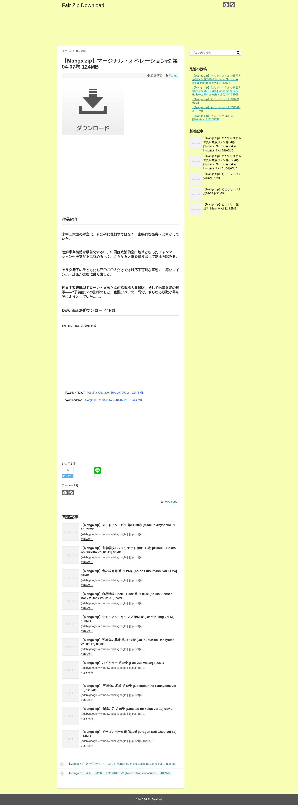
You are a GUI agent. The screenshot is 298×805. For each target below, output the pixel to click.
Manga (173, 75)
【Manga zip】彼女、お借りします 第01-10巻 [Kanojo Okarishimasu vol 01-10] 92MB (120, 773)
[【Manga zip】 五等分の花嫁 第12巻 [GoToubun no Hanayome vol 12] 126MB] (70, 693)
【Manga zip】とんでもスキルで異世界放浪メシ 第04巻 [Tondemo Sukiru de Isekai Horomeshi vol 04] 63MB (216, 79)
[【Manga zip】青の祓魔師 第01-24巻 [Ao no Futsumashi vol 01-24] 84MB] (70, 578)
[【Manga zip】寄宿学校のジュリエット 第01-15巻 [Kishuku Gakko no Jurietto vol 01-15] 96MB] (70, 555)
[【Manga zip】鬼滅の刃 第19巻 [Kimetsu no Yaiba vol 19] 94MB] (70, 716)
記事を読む (87, 539)
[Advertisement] (120, 180)
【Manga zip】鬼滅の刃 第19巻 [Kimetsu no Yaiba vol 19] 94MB (127, 709)
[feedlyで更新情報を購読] (226, 4)
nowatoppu (170, 501)
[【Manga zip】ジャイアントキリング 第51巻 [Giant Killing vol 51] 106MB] (70, 624)
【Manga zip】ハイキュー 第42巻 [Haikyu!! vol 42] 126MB (122, 663)
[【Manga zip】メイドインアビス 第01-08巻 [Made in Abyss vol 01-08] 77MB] (70, 532)
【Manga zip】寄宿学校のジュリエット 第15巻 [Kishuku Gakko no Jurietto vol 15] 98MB (122, 763)
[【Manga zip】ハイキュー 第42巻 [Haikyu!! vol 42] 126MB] (70, 670)
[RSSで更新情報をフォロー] (232, 4)
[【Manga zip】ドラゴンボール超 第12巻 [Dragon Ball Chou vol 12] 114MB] (70, 738)
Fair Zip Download (83, 5)
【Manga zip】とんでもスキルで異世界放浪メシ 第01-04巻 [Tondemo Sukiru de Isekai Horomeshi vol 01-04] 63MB (216, 91)
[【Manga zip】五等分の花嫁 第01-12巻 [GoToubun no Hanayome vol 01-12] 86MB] (70, 647)
